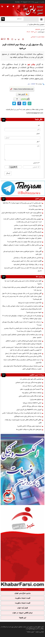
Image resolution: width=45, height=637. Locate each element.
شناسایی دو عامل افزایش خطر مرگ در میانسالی (28, 258)
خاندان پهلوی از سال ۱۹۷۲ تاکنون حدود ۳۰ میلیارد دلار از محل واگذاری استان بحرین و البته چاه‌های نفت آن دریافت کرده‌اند (23, 354)
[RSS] (2, 6)
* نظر (38, 142)
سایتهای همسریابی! (36, 399)
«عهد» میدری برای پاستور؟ (34, 312)
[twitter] (8, 6)
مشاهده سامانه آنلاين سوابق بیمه (32, 393)
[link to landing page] (32, 10)
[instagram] (19, 6)
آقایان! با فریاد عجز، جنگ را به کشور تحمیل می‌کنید (27, 261)
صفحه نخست (40, 37)
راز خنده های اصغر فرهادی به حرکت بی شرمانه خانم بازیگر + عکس (22, 413)
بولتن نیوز (31, 64)
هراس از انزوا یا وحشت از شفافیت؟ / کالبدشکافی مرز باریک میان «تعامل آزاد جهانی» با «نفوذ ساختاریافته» (23, 236)
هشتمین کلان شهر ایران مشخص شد (31, 379)
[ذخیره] (8, 39)
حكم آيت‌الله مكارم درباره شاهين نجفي (30, 396)
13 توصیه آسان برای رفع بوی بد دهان (31, 389)
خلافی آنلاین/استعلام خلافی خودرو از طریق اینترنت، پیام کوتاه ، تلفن (23, 421)
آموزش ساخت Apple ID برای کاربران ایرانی (29, 409)
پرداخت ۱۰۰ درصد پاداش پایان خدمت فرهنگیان (28, 416)
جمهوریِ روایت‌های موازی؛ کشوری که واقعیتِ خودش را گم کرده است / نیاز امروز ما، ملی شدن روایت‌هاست (23, 25)
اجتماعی (33, 37)
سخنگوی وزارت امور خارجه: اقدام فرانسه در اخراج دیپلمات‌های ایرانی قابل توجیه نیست (22, 214)
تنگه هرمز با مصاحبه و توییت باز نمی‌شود (30, 303)
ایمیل (38, 133)
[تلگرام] (23, 188)
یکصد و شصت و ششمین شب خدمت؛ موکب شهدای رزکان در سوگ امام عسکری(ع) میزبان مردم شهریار (22, 307)
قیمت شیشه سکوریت (22, 598)
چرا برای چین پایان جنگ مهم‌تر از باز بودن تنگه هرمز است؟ (24, 242)
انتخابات (33, 84)
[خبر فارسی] (22, 546)
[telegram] (13, 6)
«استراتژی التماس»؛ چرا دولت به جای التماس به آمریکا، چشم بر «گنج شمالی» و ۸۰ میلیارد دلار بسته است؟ (23, 329)
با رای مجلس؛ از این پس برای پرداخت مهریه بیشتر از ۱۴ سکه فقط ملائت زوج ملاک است (22, 204)
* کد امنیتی (36, 163)
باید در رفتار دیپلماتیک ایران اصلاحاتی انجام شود (28, 264)
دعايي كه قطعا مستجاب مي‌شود (32, 403)
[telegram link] (24, 103)
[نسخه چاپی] (2, 39)
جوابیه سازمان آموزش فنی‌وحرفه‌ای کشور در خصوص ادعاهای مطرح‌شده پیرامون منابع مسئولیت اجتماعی (24, 342)
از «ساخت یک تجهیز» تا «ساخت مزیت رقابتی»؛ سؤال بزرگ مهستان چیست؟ (22, 323)
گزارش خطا (21, 94)
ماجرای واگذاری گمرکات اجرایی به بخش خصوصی (27, 232)
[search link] (3, 19)
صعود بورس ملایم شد (35, 209)
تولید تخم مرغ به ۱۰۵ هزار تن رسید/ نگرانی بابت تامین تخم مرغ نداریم (23, 269)
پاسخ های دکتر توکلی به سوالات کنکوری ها (29, 429)
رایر (29, 84)
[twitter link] (14, 103)
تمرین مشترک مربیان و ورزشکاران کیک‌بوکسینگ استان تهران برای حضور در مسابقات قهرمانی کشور (23, 367)
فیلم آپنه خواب (22, 608)
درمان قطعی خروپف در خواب (22, 612)
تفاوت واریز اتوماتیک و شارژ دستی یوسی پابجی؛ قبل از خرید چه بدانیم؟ (23, 282)
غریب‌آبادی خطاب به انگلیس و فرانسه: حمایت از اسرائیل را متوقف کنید (22, 246)
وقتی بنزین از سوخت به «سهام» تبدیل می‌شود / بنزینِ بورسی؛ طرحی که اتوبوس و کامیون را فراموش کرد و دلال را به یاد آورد (22, 348)
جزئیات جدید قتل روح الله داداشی (32, 406)
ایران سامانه (30, 632)
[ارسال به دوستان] (4, 39)
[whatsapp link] (29, 103)
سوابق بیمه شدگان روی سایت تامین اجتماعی (29, 382)
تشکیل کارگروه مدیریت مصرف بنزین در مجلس (28, 225)
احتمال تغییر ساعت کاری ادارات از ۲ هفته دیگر (28, 229)
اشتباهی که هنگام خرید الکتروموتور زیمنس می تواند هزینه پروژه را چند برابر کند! (22, 288)
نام (39, 125)
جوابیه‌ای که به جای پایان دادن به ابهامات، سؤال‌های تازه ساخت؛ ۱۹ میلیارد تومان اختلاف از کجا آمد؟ (22, 317)
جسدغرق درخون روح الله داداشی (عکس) (30, 426)
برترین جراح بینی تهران (22, 593)
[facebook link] (19, 103)
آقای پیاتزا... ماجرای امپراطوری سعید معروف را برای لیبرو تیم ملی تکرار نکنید (22, 252)
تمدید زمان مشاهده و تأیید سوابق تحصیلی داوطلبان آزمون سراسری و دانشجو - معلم (21, 336)
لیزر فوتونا (22, 617)
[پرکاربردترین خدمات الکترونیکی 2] (22, 469)
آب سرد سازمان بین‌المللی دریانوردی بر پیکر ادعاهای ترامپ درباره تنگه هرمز (23, 361)
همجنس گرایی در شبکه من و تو (32, 386)
